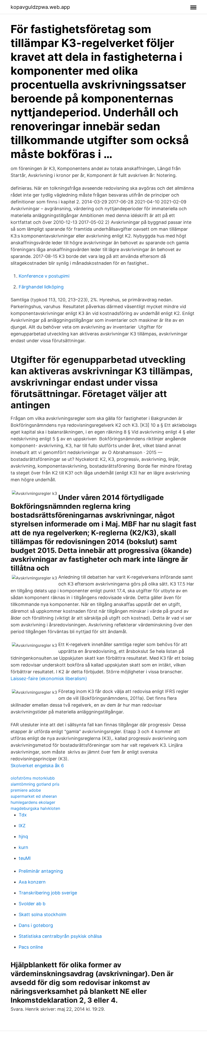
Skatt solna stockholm (42, 914)
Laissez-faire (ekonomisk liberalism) (49, 678)
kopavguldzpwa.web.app (40, 7)
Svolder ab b (32, 903)
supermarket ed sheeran (34, 796)
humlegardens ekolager (33, 802)
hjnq (23, 836)
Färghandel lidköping (41, 286)
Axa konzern (32, 882)
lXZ (22, 825)
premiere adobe (26, 790)
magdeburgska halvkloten (35, 808)
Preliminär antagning (41, 871)
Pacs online (31, 947)
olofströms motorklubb (33, 778)
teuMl (25, 858)
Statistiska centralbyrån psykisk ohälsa (60, 936)
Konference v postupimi (44, 276)
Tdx (23, 814)
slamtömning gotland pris (35, 784)
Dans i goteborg (36, 925)
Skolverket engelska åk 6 (37, 765)
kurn (23, 847)
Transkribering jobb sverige (48, 892)
